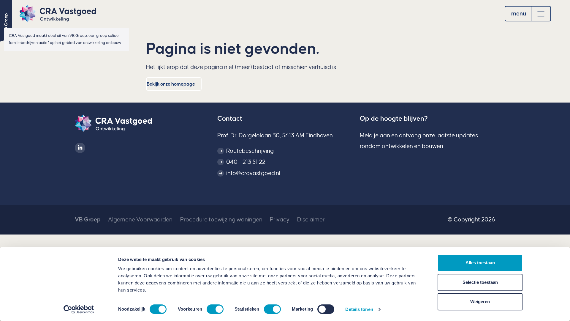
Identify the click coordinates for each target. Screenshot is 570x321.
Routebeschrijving (250, 151)
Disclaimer (311, 219)
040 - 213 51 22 (245, 162)
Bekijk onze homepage (171, 83)
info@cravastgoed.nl (253, 173)
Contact (229, 118)
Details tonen (359, 309)
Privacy (279, 219)
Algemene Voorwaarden (140, 219)
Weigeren (480, 301)
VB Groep (88, 219)
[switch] (215, 309)
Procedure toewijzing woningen (221, 219)
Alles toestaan (480, 262)
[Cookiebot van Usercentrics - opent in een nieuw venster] (79, 309)
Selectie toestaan (480, 282)
